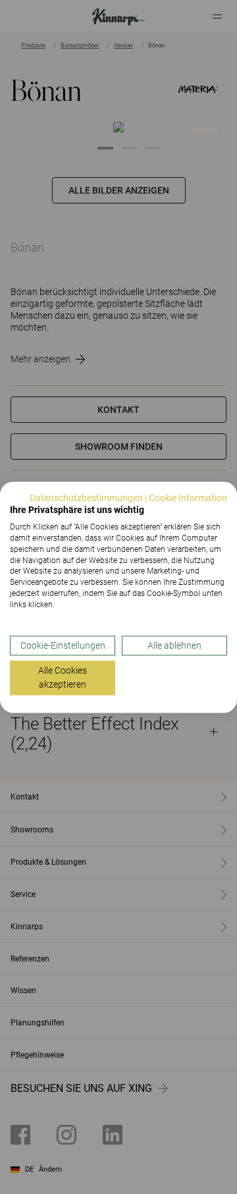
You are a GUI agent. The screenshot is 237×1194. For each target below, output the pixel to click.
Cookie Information (188, 498)
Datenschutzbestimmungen (86, 498)
